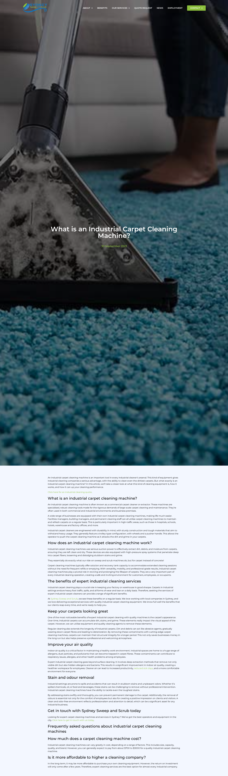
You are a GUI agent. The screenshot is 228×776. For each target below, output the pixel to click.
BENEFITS (102, 8)
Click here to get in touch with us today (73, 720)
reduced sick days (143, 668)
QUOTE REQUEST (143, 8)
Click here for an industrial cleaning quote (70, 492)
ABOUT (86, 8)
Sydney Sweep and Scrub (64, 598)
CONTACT (195, 8)
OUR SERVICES (119, 8)
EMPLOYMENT (175, 8)
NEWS (160, 8)
